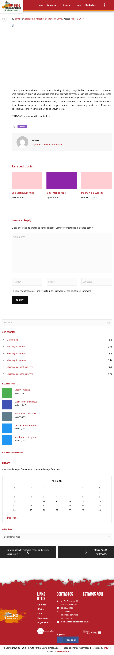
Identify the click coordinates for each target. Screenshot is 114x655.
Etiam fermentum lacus (26, 401)
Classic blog (29, 18)
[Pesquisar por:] (57, 322)
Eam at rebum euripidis (26, 425)
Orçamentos (43, 622)
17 (14, 505)
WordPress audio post (25, 413)
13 (57, 501)
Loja (79, 5)
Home (40, 5)
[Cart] (104, 5)
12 (44, 501)
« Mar (8, 517)
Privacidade (63, 651)
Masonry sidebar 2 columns (20, 367)
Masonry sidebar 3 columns (49, 18)
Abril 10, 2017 (77, 18)
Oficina (66, 5)
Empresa (51, 5)
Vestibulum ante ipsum (26, 437)
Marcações (43, 618)
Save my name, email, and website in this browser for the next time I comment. (53, 290)
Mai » (15, 517)
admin (17, 18)
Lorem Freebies (22, 389)
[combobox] (57, 537)
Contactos (90, 5)
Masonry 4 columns (16, 360)
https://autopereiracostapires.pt (47, 144)
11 (31, 501)
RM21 (106, 648)
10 (14, 501)
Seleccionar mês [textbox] (12, 536)
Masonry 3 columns (16, 353)
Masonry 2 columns (16, 346)
